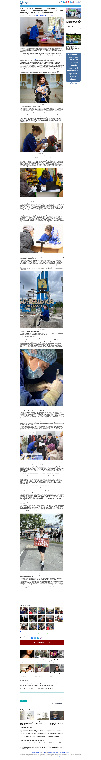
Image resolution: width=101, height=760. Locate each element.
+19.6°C (78, 2)
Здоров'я (51, 15)
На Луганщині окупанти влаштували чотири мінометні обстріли (35, 746)
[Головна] (25, 2)
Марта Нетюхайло (24, 631)
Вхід (40, 752)
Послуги (37, 752)
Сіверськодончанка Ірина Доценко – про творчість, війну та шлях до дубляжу (36, 688)
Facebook (50, 752)
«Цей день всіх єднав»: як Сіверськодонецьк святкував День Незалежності (36, 685)
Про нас (38, 6)
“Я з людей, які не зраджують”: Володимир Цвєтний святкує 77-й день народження (39, 747)
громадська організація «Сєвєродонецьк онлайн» (53, 756)
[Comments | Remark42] (42, 699)
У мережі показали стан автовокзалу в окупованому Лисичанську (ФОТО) (37, 743)
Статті (28, 6)
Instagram (54, 752)
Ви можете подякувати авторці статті (28, 633)
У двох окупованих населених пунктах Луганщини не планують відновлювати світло (41, 736)
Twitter (64, 752)
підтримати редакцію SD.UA (44, 633)
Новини (23, 6)
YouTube (61, 752)
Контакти (33, 752)
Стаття (36, 15)
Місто (32, 6)
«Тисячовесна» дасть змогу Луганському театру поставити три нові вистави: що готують (39, 683)
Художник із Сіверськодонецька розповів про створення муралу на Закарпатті (40, 734)
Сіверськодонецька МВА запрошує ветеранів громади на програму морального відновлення (43, 733)
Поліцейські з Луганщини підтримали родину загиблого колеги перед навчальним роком (42, 730)
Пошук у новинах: (71, 26)
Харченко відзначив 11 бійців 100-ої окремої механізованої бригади (37, 731)
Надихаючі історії (43, 15)
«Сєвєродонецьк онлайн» (39, 59)
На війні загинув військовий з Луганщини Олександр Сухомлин (35, 742)
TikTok (67, 752)
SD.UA (44, 752)
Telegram (57, 752)
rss (68, 752)
